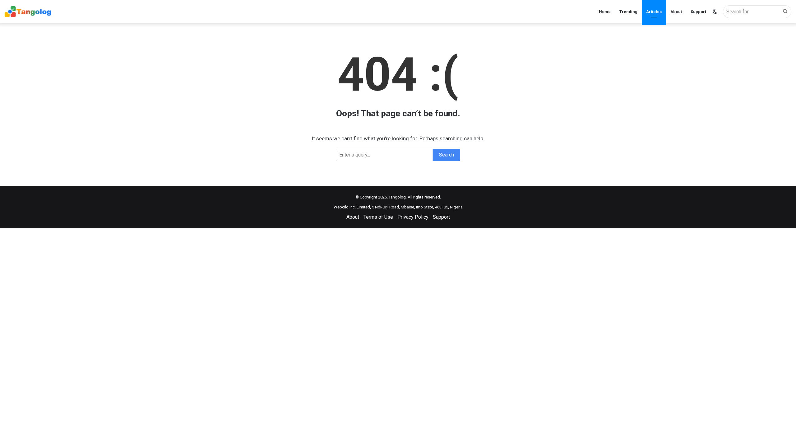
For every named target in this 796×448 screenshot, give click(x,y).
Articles (654, 11)
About (676, 11)
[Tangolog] (28, 11)
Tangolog (397, 197)
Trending (628, 11)
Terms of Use (378, 217)
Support (698, 11)
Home (605, 11)
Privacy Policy (412, 217)
